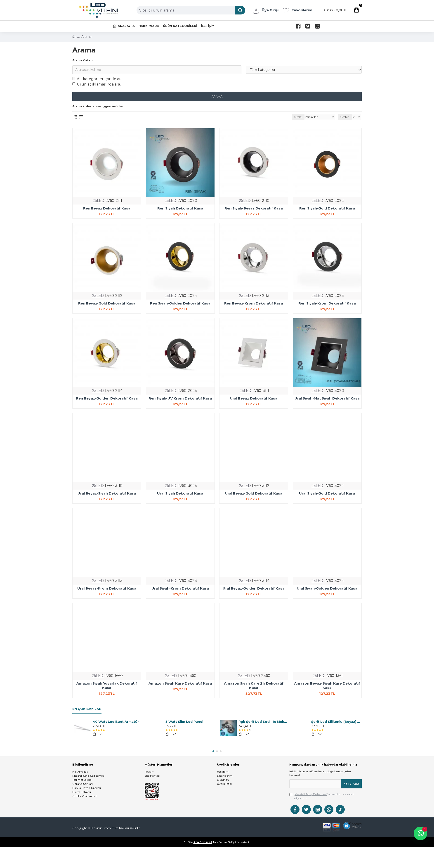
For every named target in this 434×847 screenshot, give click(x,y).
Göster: (344, 117)
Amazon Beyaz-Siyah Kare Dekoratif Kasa (327, 685)
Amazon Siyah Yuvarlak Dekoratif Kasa (106, 685)
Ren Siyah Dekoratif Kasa (180, 208)
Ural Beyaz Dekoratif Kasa (253, 398)
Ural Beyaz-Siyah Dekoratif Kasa (107, 493)
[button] (213, 751)
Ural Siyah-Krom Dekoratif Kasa (180, 588)
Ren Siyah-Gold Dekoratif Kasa (327, 208)
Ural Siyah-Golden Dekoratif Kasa (327, 588)
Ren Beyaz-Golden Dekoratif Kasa (107, 398)
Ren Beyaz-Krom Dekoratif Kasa (253, 303)
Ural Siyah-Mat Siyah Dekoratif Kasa (327, 398)
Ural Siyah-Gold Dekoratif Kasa (327, 493)
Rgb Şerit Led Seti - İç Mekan (262, 722)
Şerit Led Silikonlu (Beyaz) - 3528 (335, 722)
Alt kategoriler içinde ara (100, 79)
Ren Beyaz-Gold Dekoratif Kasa (106, 303)
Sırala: (298, 117)
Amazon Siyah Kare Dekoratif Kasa (180, 683)
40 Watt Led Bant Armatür (116, 722)
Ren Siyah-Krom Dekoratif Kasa (327, 303)
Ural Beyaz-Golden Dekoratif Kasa (254, 588)
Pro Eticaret (202, 842)
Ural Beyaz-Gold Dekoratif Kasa (253, 493)
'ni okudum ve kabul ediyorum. (324, 796)
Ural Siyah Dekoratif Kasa (180, 493)
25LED (98, 200)
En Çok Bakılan (86, 709)
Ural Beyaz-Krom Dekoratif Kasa (106, 588)
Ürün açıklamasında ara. (99, 84)
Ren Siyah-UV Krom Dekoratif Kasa (180, 398)
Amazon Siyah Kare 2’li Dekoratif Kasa (253, 685)
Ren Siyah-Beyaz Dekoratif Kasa (253, 208)
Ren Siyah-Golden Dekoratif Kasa (180, 303)
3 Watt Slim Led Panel (184, 722)
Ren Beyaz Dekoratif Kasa (106, 208)
